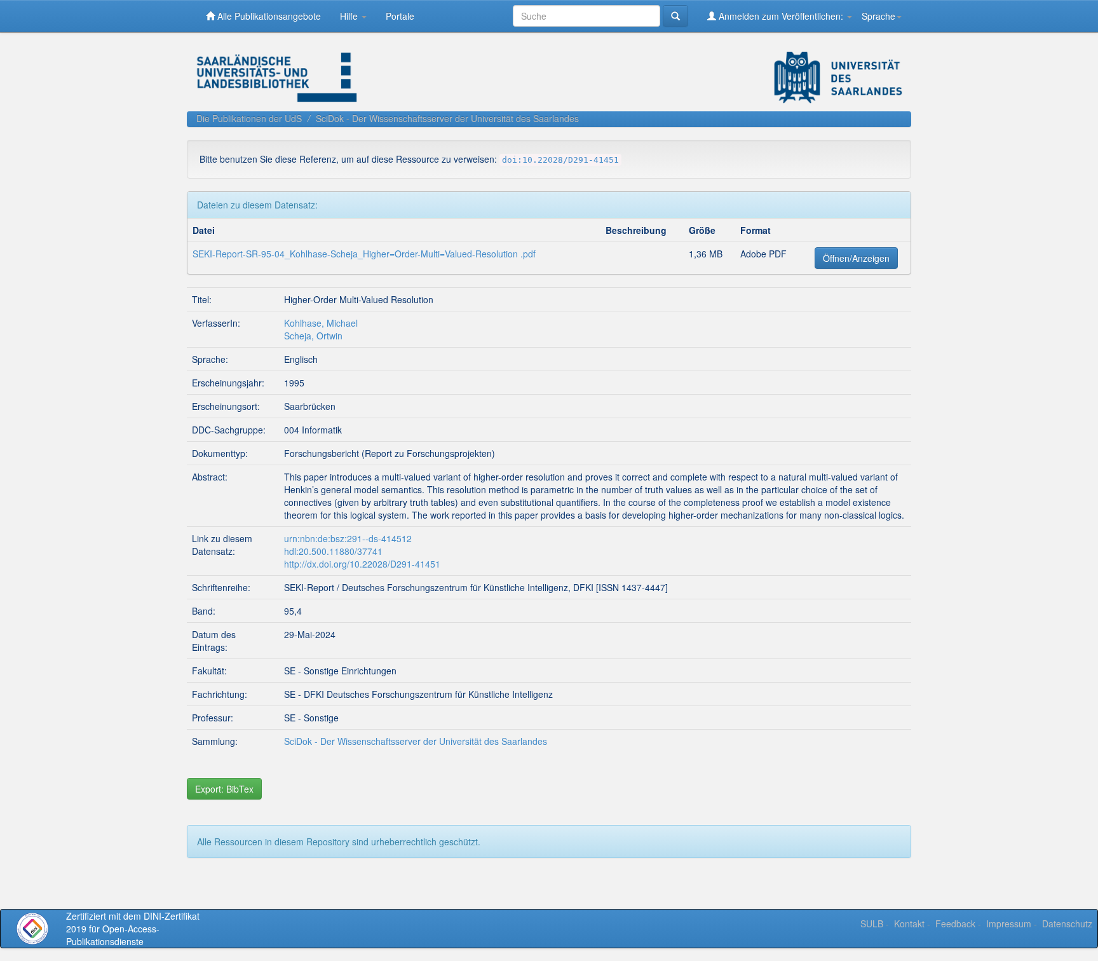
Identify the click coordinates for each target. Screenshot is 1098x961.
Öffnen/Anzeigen (856, 258)
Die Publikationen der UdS (249, 118)
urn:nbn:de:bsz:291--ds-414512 (348, 538)
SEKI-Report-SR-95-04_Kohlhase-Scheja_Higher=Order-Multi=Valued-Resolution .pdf (364, 253)
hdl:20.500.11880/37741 (333, 551)
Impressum (1008, 923)
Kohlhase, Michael (321, 323)
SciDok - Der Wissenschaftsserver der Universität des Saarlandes (447, 118)
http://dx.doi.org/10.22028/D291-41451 (362, 563)
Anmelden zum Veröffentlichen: (781, 16)
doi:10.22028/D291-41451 (560, 160)
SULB (871, 923)
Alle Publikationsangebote (268, 16)
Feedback (955, 923)
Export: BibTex (224, 788)
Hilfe (350, 16)
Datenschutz (1067, 923)
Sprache (878, 16)
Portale (400, 16)
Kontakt (909, 923)
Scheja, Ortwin (313, 335)
